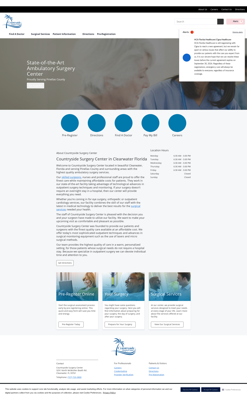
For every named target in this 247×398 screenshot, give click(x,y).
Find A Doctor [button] (17, 34)
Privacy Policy (109, 392)
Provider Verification (123, 374)
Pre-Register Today (71, 324)
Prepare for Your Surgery (120, 324)
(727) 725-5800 (74, 377)
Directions (240, 9)
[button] (231, 389)
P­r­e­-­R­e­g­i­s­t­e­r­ (70, 135)
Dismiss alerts (238, 32)
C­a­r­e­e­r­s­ (177, 135)
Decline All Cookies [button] (190, 389)
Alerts (237, 21)
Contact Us (226, 9)
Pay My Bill (150, 135)
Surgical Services (40, 34)
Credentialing (120, 371)
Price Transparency (235, 3)
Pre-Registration (106, 34)
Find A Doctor (123, 135)
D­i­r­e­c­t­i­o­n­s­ (96, 135)
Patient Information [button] (64, 34)
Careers (214, 9)
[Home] (4, 34)
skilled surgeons (71, 177)
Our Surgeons (35, 85)
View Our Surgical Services (167, 324)
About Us (202, 9)
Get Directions (65, 262)
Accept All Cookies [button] (211, 389)
